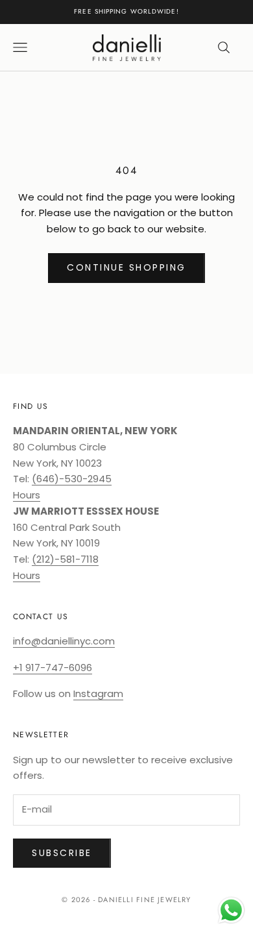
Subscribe (62, 852)
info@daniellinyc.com (64, 641)
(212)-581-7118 (65, 559)
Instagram (98, 693)
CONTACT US (40, 616)
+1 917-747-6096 (52, 667)
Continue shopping (126, 267)
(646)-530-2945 (72, 478)
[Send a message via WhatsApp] (231, 910)
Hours (26, 495)
